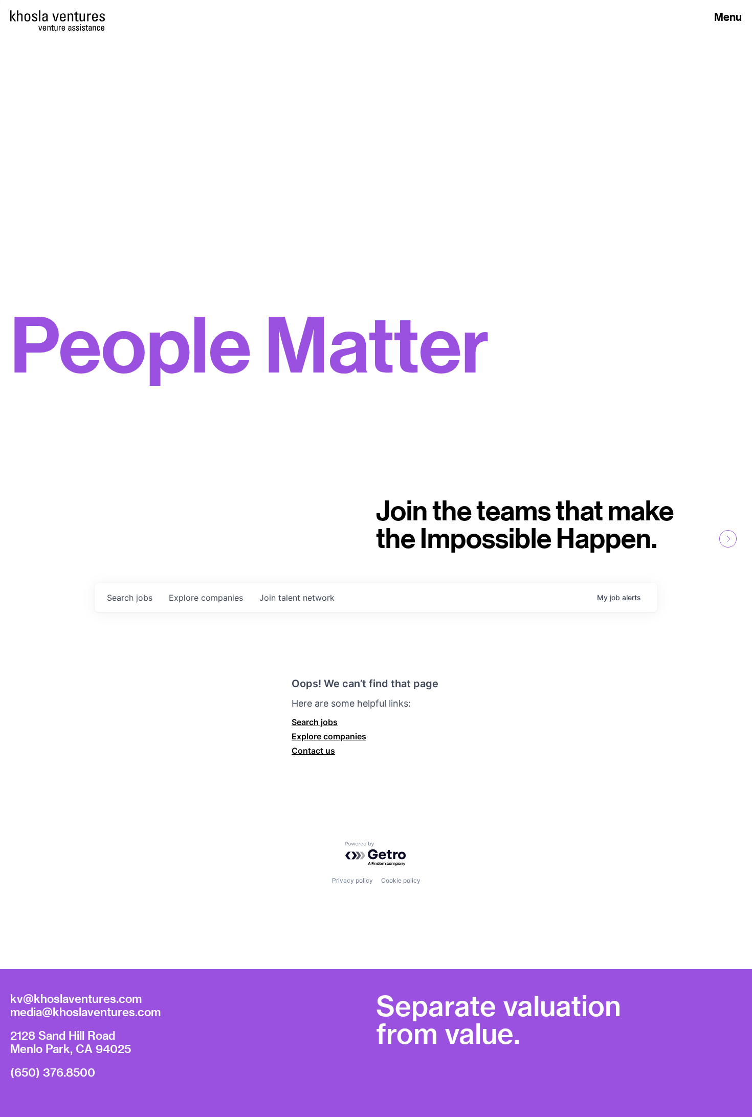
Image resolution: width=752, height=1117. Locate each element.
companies (206, 598)
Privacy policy (352, 880)
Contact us (313, 751)
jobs (129, 598)
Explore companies (329, 736)
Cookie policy (401, 880)
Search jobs (315, 722)
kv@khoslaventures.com (76, 998)
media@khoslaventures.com (85, 1011)
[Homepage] (57, 15)
